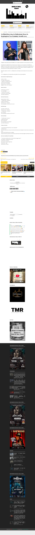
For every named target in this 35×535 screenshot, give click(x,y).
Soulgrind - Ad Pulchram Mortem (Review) (29, 27)
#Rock (20, 232)
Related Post (4, 162)
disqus (17, 176)
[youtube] (22, 1)
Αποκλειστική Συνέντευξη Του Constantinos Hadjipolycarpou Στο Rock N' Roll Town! (19, 396)
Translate (13, 215)
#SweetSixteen (17, 232)
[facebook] (17, 1)
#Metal (22, 232)
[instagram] (18, 1)
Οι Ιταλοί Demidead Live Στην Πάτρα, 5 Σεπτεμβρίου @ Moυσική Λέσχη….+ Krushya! (19, 506)
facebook (28, 176)
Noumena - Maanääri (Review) (18, 460)
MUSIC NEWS (2, 165)
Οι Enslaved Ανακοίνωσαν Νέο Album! (21, 27)
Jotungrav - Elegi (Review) (17, 464)
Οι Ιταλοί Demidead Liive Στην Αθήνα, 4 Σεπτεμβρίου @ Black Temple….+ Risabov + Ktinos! (19, 522)
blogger (6, 176)
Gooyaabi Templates (25, 529)
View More (32, 162)
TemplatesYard (14, 529)
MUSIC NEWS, (12, 38)
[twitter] (20, 1)
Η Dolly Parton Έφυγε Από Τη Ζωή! (4, 27)
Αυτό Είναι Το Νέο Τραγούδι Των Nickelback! (13, 27)
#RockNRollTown (13, 232)
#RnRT (23, 231)
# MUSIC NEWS (5, 151)
